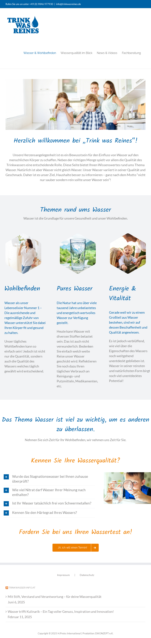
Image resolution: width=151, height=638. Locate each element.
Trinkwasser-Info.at (22, 587)
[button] (49, 478)
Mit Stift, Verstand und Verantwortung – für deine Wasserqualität (54, 597)
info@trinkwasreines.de (68, 4)
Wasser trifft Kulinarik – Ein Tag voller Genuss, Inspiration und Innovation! (61, 611)
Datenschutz (87, 574)
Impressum (63, 574)
